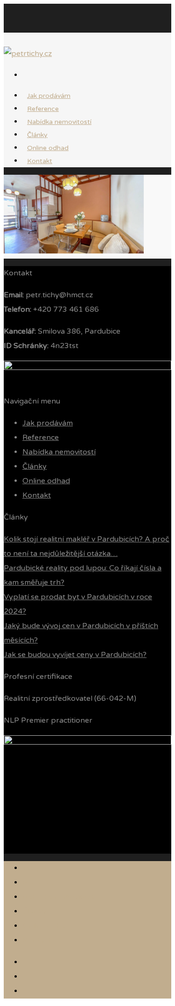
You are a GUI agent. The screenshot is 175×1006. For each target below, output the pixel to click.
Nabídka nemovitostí (59, 122)
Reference (40, 437)
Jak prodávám (47, 423)
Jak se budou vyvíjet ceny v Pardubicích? (75, 654)
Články (34, 466)
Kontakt (39, 161)
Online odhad (46, 481)
